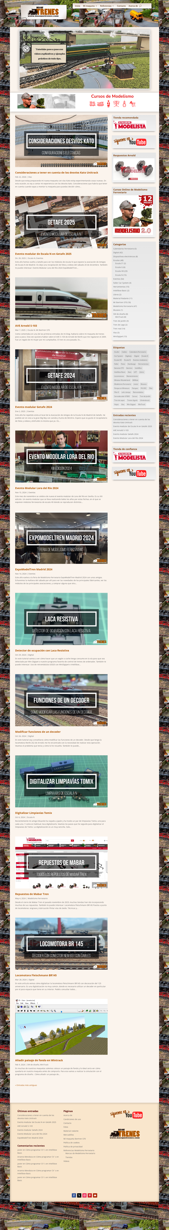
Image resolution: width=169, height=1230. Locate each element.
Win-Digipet (131, 404)
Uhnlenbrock (144, 400)
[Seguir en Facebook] (74, 1195)
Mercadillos (69, 1134)
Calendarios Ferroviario (123, 248)
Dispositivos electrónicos (124, 256)
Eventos (39, 258)
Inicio (77, 6)
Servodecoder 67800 (122, 396)
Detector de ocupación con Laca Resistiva (42, 650)
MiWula (135, 380)
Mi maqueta (89, 6)
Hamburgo (132, 364)
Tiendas (68, 1157)
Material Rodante (121, 298)
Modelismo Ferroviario (38, 898)
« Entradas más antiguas (26, 1085)
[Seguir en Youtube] (95, 1195)
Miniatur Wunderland (122, 380)
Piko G (116, 392)
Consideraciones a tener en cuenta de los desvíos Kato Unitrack (56, 172)
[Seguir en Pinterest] (90, 1195)
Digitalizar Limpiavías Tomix (33, 813)
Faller (116, 364)
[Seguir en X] (79, 1195)
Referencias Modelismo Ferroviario (79, 1150)
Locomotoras (119, 376)
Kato (129, 372)
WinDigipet (118, 336)
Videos (66, 1161)
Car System (118, 356)
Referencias (105, 6)
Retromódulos (138, 392)
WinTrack (44, 1064)
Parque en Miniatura (121, 388)
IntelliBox (138, 368)
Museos (116, 310)
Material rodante (71, 1131)
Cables (124, 352)
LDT (135, 372)
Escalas (116, 260)
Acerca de (133, 6)
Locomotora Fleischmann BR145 (36, 975)
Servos (134, 396)
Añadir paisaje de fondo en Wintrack (39, 1060)
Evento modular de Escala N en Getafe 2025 (43, 254)
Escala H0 (119, 271)
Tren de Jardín (119, 321)
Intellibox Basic (120, 290)
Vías (30, 177)
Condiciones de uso (72, 1119)
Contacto (121, 6)
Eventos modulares (140, 360)
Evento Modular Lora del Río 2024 (36, 488)
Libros (116, 294)
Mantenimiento (132, 376)
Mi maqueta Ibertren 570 (75, 1138)
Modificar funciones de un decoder (38, 732)
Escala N (31, 258)
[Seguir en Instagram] (84, 1195)
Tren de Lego (119, 324)
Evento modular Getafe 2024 (33, 407)
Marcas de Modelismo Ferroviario (80, 1153)
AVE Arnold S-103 (26, 325)
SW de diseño (33, 1064)
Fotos (123, 364)
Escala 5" (119, 263)
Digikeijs (128, 356)
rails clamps (126, 392)
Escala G (119, 267)
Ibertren (129, 368)
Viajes (116, 404)
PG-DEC (144, 388)
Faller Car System (121, 283)
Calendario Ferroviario (138, 352)
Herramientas (119, 286)
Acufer (116, 352)
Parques (135, 388)
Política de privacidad (73, 1146)
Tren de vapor (119, 400)
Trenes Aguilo (132, 400)
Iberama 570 (119, 368)
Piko (150, 388)
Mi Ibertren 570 (43, 330)
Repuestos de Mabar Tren (32, 894)
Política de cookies (72, 1142)
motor (136, 384)
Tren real (117, 328)
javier (19, 1150)
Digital (31, 655)
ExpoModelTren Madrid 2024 (33, 569)
